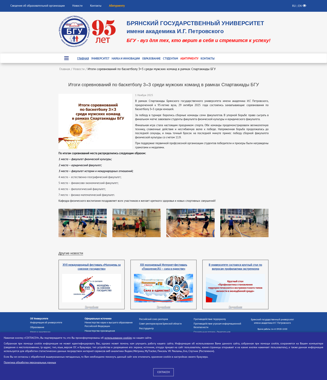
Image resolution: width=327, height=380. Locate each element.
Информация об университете (46, 322)
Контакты (95, 5)
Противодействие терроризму (210, 319)
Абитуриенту (189, 58)
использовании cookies (118, 337)
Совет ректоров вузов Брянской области (160, 323)
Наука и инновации (126, 58)
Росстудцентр (146, 328)
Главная (83, 58)
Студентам (170, 58)
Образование (151, 58)
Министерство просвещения (100, 330)
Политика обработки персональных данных (30, 362)
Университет (100, 58)
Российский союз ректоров (153, 319)
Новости (77, 5)
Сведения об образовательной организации (37, 5)
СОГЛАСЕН (163, 372)
